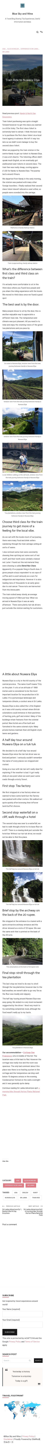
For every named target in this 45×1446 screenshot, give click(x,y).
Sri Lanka (5, 52)
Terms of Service (32, 1342)
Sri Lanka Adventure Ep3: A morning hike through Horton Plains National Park (33, 1210)
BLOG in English (13, 49)
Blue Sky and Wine (22, 14)
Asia (4, 49)
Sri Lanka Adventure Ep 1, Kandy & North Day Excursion (12, 1209)
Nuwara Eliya (10, 1198)
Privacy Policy (15, 1342)
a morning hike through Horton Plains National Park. (21, 1091)
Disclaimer (8, 1439)
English (25, 1193)
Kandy (35, 1193)
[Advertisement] (22, 641)
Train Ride (36, 1198)
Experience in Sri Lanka (29, 49)
